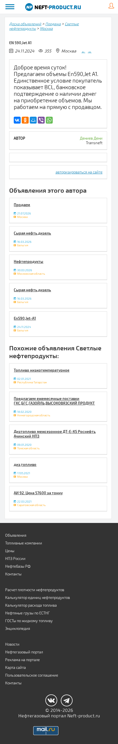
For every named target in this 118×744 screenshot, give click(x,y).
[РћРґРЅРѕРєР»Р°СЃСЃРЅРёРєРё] (25, 120)
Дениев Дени (91, 138)
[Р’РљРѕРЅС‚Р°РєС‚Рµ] (17, 120)
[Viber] (41, 120)
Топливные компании (23, 543)
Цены (9, 550)
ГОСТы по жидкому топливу (29, 620)
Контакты (13, 574)
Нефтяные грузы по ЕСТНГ (27, 613)
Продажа (53, 24)
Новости (12, 644)
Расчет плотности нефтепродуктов (34, 589)
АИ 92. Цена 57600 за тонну (38, 493)
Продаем (22, 204)
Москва (46, 28)
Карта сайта (15, 667)
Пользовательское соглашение (31, 675)
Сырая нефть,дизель (32, 233)
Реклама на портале (22, 659)
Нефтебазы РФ (18, 566)
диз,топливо (25, 464)
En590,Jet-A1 (25, 318)
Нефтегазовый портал (24, 652)
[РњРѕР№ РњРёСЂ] (33, 120)
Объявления (15, 535)
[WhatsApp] (49, 120)
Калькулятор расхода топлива (31, 605)
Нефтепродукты (28, 261)
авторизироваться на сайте (79, 172)
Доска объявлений (25, 24)
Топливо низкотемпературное (41, 370)
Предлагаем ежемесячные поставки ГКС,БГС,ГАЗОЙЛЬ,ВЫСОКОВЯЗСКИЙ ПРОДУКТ (54, 400)
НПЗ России (15, 558)
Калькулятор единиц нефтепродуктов (37, 597)
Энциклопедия (17, 628)
